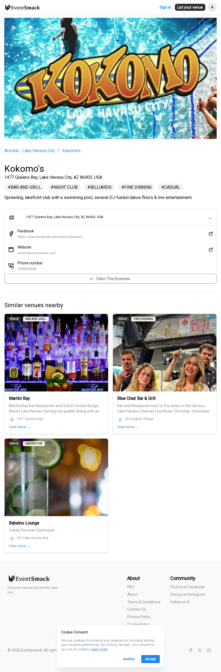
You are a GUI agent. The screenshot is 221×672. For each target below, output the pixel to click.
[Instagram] (208, 650)
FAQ (130, 587)
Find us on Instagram (188, 594)
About (132, 594)
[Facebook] (190, 650)
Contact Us (136, 609)
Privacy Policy (138, 617)
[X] (199, 650)
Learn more (99, 649)
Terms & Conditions (143, 602)
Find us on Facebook (187, 587)
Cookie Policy (138, 624)
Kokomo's (71, 151)
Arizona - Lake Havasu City (29, 151)
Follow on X (179, 602)
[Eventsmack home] (29, 580)
